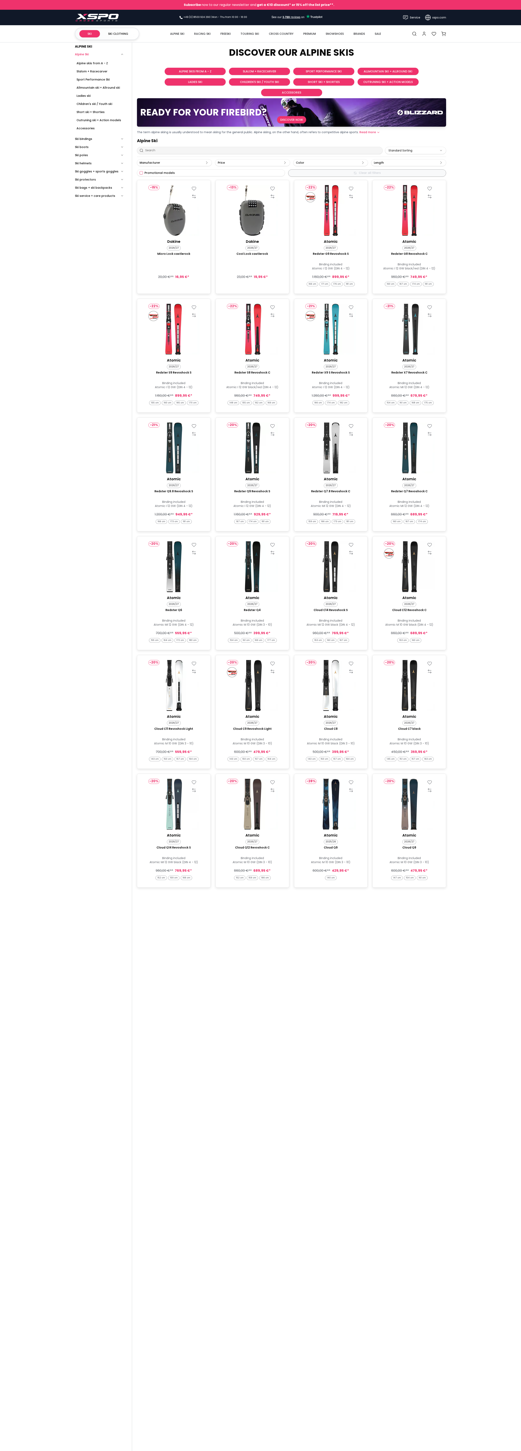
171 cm (324, 283)
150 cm (167, 758)
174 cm (416, 283)
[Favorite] (194, 188)
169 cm (271, 402)
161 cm (403, 402)
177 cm (271, 640)
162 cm (259, 402)
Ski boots (82, 147)
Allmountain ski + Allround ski (98, 88)
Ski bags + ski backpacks (93, 188)
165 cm (180, 402)
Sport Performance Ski (93, 79)
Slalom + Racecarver (92, 71)
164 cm (167, 640)
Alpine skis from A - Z (92, 63)
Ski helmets (83, 163)
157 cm (180, 758)
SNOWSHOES (335, 34)
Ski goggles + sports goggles (96, 171)
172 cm (180, 640)
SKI (90, 34)
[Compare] (194, 196)
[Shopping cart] (443, 33)
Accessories (86, 128)
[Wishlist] (433, 33)
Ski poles (81, 155)
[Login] (424, 33)
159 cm (312, 521)
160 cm (390, 283)
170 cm (193, 402)
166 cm (312, 283)
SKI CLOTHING (118, 34)
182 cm (343, 402)
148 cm (233, 402)
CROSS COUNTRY (281, 34)
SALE (378, 34)
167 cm (403, 283)
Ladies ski (84, 96)
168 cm (415, 402)
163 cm (428, 758)
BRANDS (359, 34)
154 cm (391, 402)
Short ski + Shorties (91, 112)
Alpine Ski (82, 54)
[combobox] (415, 150)
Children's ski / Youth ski (94, 104)
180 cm (193, 640)
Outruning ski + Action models (99, 120)
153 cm (318, 640)
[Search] (414, 33)
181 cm (349, 283)
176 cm (337, 283)
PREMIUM (309, 34)
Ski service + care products (95, 196)
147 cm (397, 877)
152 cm (161, 877)
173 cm (174, 521)
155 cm (155, 402)
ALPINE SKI (177, 34)
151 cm (403, 758)
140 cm (331, 877)
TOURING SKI (250, 34)
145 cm (391, 758)
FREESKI (225, 34)
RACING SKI (202, 34)
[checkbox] (141, 172)
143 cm (155, 758)
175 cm (428, 402)
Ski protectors (85, 180)
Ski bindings (83, 139)
